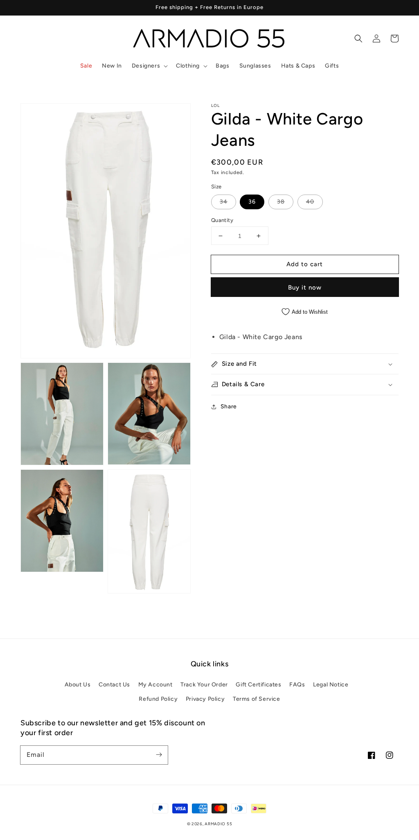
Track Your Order (204, 684)
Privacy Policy (205, 698)
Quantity (222, 220)
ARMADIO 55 (218, 823)
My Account (155, 684)
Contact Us (114, 684)
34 (224, 201)
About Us (78, 684)
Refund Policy (158, 698)
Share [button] (229, 406)
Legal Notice (330, 684)
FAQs (297, 684)
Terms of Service (256, 698)
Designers (146, 65)
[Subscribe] (159, 755)
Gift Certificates (258, 684)
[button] (149, 66)
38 (281, 201)
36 (252, 201)
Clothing (188, 65)
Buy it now (305, 287)
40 (310, 201)
